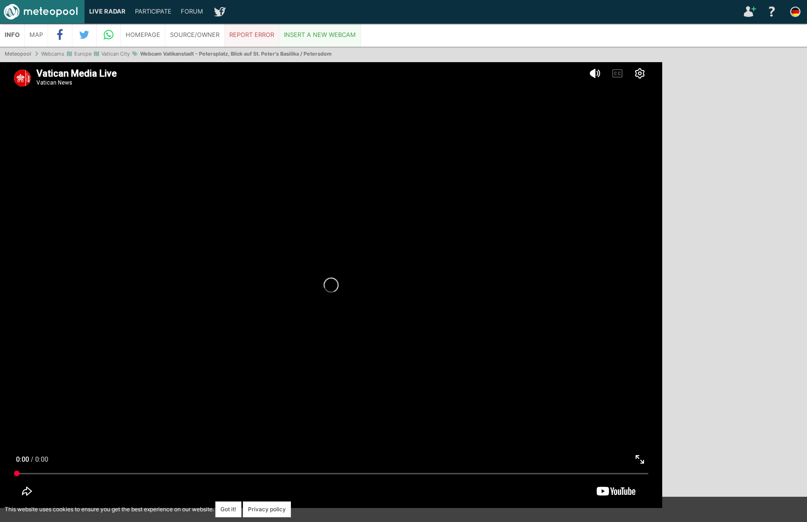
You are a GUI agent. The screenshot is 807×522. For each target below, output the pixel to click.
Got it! (228, 509)
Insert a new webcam (320, 34)
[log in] (748, 11)
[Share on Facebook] (60, 35)
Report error (251, 34)
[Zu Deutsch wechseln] (795, 11)
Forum (192, 11)
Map (36, 34)
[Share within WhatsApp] (109, 35)
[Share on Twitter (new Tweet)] (84, 35)
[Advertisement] (735, 205)
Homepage (143, 34)
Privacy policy (267, 509)
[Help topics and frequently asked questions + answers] (772, 11)
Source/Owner (194, 34)
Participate (153, 11)
